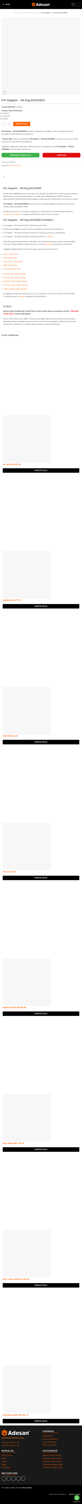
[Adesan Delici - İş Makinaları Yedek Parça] (41, 4)
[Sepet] (78, 4)
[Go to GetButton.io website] (76, 1502)
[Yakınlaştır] (4, 93)
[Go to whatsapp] (77, 1497)
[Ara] (73, 4)
